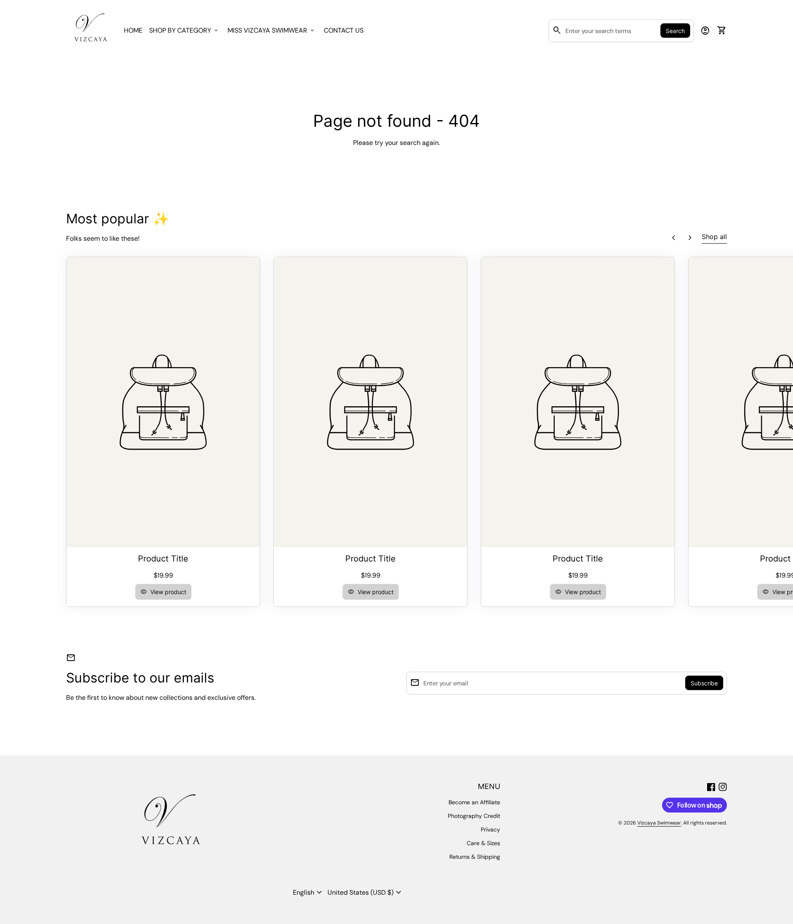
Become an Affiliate (474, 802)
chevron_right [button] (690, 238)
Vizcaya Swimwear (659, 823)
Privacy (490, 829)
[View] (163, 402)
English (308, 893)
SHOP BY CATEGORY (184, 30)
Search (675, 30)
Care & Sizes (483, 843)
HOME (133, 30)
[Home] (90, 30)
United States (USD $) (366, 893)
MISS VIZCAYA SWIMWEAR (272, 30)
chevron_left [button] (674, 238)
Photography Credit (474, 816)
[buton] (308, 893)
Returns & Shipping (474, 856)
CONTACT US (343, 30)
